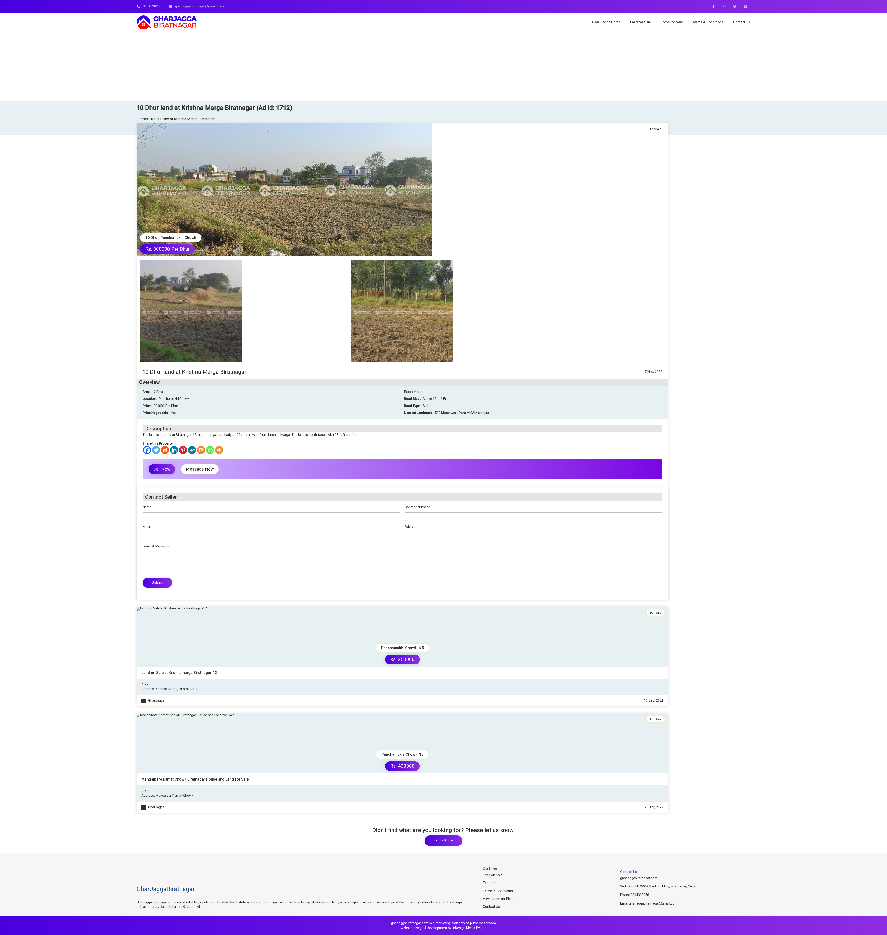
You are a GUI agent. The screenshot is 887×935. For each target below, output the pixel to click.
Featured (489, 883)
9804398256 (640, 895)
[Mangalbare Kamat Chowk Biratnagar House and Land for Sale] (402, 743)
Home (142, 119)
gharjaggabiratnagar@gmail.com (653, 903)
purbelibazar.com (483, 923)
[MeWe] (192, 450)
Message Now (200, 469)
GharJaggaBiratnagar (166, 889)
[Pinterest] (183, 450)
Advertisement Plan (498, 899)
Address (411, 526)
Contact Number (417, 507)
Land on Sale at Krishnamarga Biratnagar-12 (179, 672)
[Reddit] (165, 450)
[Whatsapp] (210, 450)
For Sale (655, 129)
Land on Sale (492, 875)
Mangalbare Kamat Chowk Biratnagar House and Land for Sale (195, 779)
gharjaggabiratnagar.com (639, 878)
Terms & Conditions (498, 891)
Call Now (161, 469)
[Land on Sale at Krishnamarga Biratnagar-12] (402, 637)
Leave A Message (156, 546)
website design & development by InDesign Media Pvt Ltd (443, 928)
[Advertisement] (443, 66)
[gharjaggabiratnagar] (167, 22)
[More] (219, 450)
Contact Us (491, 907)
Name (147, 507)
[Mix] (201, 450)
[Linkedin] (174, 450)
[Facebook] (147, 450)
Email (147, 526)
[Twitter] (156, 450)
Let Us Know (443, 840)
